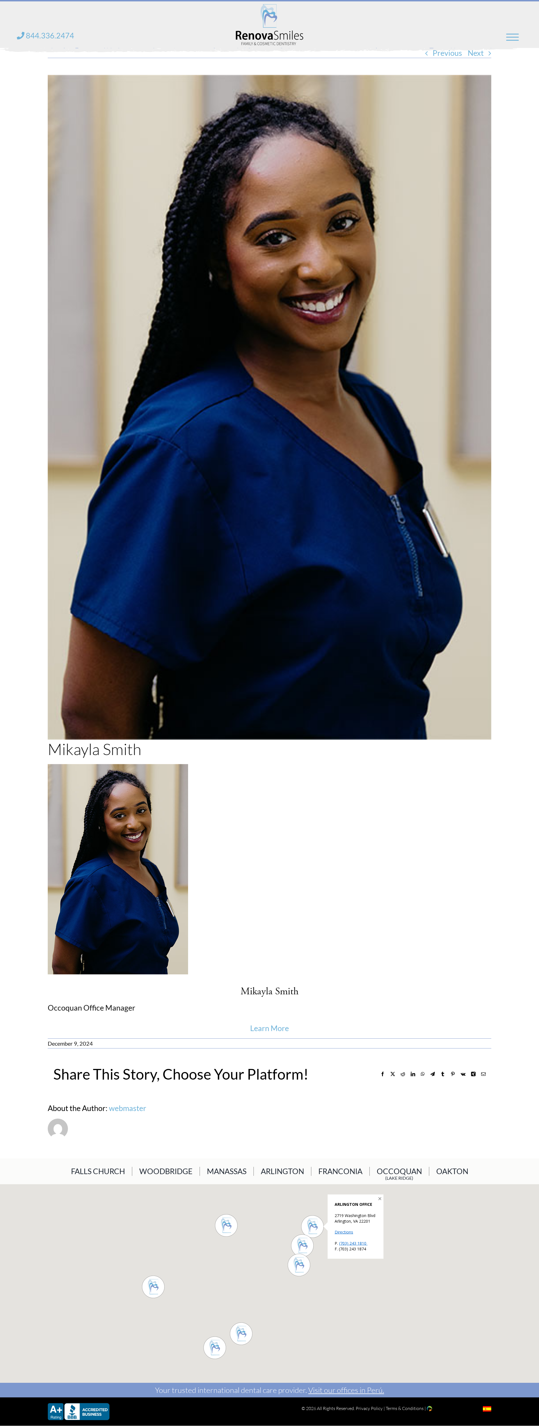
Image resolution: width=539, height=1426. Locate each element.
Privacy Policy (369, 1408)
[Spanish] (487, 1409)
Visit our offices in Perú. (346, 1390)
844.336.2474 (49, 35)
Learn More (269, 1028)
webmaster (127, 1108)
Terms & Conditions (405, 1408)
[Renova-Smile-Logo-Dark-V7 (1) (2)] (269, 8)
